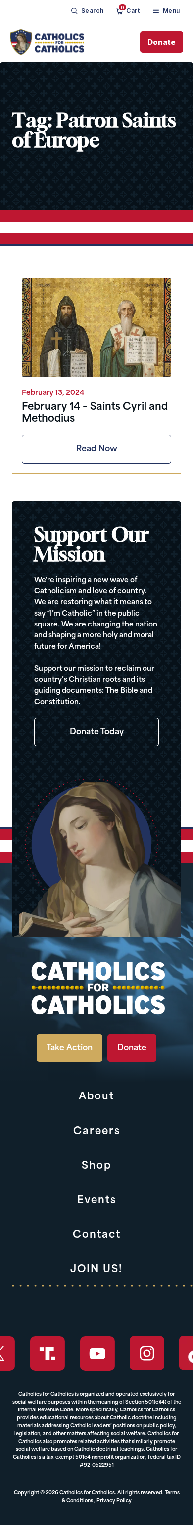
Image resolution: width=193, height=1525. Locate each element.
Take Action (70, 1048)
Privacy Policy (114, 1501)
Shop (96, 1166)
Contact (97, 1235)
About (96, 1097)
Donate (161, 42)
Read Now (96, 449)
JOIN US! (96, 1270)
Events (96, 1201)
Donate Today (97, 732)
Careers (96, 1131)
